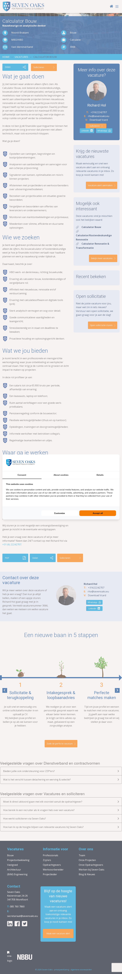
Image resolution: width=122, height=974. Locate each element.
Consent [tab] (22, 475)
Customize (59, 513)
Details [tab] (100, 475)
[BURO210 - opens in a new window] (105, 462)
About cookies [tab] (61, 475)
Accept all (98, 513)
